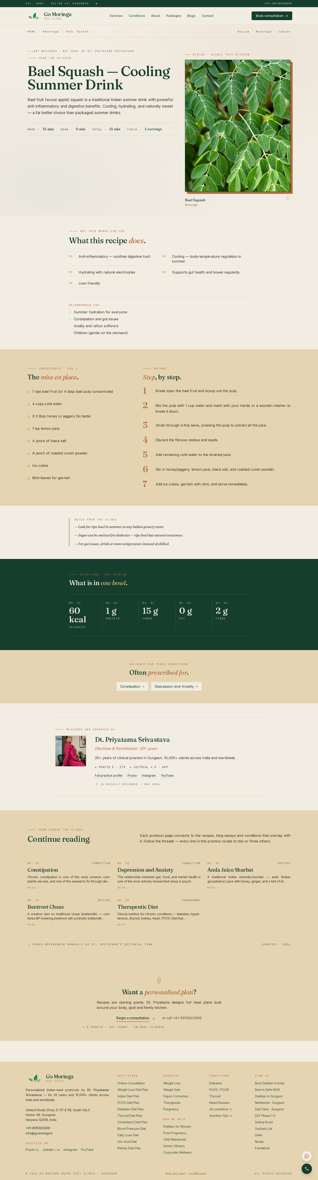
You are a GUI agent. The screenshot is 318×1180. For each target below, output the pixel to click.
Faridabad (262, 1148)
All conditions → (220, 1109)
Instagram (149, 775)
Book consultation (272, 16)
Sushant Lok (263, 1128)
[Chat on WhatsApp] (307, 1156)
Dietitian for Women (177, 1126)
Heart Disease (219, 1102)
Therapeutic (172, 1102)
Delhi (258, 1135)
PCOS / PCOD (219, 1089)
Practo (132, 775)
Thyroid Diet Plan (129, 1115)
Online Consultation (131, 1083)
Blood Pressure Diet (131, 1128)
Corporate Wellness (177, 1152)
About (155, 16)
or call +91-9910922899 (182, 1018)
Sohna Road (264, 1122)
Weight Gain (171, 1089)
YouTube (167, 775)
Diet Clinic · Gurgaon (269, 1109)
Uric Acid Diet (127, 1141)
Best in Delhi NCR (267, 1089)
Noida (259, 1141)
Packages (173, 16)
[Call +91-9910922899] (307, 1169)
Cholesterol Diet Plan (132, 1122)
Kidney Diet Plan (129, 1148)
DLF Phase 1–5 (265, 1115)
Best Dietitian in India (269, 1083)
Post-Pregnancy (174, 1133)
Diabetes (215, 1083)
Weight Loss (172, 1083)
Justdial (51, 1150)
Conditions (137, 16)
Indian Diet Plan (128, 1096)
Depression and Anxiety (176, 686)
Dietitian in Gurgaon (269, 1096)
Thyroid (214, 1096)
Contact (208, 16)
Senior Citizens (174, 1146)
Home (31, 31)
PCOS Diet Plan (128, 1102)
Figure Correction (175, 1096)
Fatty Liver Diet (128, 1135)
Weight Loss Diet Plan (132, 1089)
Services (116, 16)
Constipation (132, 686)
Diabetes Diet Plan (130, 1109)
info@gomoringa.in (39, 1133)
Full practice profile (108, 775)
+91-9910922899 (278, 3)
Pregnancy (171, 1109)
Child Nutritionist (174, 1139)
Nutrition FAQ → (220, 1115)
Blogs (191, 16)
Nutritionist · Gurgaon (269, 1102)
